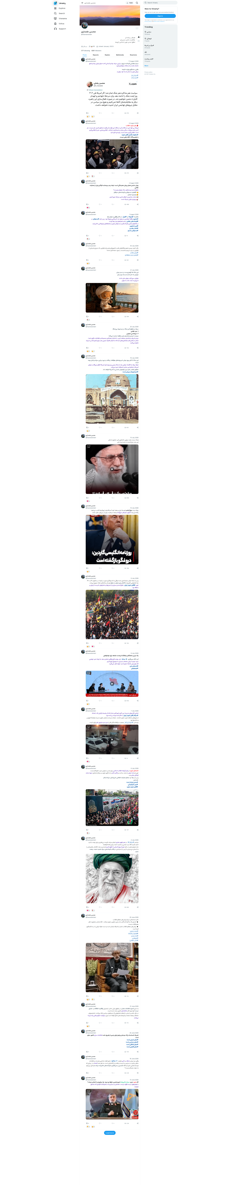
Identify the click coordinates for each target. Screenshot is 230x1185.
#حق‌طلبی (135, 938)
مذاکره (113, 1061)
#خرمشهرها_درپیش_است (130, 372)
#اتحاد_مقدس (133, 228)
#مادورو (135, 219)
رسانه (123, 659)
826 (96, 50)
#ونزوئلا (130, 217)
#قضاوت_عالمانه (133, 933)
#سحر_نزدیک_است (132, 782)
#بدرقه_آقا (131, 842)
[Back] (82, 3)
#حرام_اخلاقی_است (132, 1044)
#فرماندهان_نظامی (132, 221)
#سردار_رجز (134, 75)
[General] (139, 37)
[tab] (85, 55)
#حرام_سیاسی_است (132, 1042)
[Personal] (139, 41)
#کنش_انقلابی (134, 940)
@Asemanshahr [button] (91, 61)
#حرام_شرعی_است (132, 1040)
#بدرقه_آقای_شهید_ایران (130, 715)
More (146, 66)
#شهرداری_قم (129, 722)
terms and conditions (159, 21)
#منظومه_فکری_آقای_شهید (130, 135)
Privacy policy (148, 72)
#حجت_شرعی (134, 931)
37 (85, 50)
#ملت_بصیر (134, 936)
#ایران (124, 217)
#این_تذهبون (134, 226)
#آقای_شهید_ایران (129, 585)
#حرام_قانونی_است (132, 1047)
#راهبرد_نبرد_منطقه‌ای (131, 255)
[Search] (137, 2)
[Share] (137, 113)
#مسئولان (96, 219)
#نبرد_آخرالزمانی (133, 784)
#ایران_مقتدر (134, 253)
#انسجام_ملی (134, 666)
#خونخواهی (134, 668)
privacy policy (148, 21)
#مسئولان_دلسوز (133, 231)
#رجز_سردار (134, 78)
